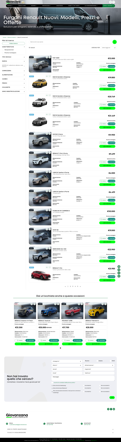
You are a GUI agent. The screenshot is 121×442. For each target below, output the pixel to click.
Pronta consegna (10, 52)
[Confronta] (110, 2)
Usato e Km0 (22, 5)
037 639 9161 (50, 424)
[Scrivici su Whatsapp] (118, 276)
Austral (47, 320)
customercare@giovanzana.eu (18, 424)
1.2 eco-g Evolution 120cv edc (62, 269)
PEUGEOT (65, 320)
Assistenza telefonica (54, 423)
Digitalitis (94, 440)
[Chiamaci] (118, 269)
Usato (97, 361)
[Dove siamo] (118, 273)
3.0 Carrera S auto (58, 212)
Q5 (57, 230)
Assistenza (59, 5)
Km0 (110, 361)
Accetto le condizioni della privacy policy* (64, 382)
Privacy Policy (54, 440)
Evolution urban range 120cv (94, 322)
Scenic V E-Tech (27, 320)
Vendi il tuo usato (73, 5)
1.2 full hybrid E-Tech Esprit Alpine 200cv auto (52, 322)
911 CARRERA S (65, 210)
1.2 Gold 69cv (57, 193)
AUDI (54, 230)
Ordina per (96, 47)
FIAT (54, 58)
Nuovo (9, 5)
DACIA (55, 77)
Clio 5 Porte (63, 153)
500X (57, 58)
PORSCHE (56, 210)
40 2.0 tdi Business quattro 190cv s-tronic (65, 231)
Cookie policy (63, 440)
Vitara (60, 134)
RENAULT (56, 153)
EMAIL (11, 423)
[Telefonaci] (103, 66)
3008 (70, 320)
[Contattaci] (107, 70)
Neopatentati (9, 49)
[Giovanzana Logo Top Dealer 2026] (15, 3)
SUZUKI (55, 134)
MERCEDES (56, 249)
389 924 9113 (87, 424)
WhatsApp (87, 423)
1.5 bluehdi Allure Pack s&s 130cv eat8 (73, 322)
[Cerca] (115, 42)
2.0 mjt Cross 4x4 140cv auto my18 (63, 59)
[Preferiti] (113, 2)
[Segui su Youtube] (114, 409)
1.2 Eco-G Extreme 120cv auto (62, 97)
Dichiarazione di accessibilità (76, 440)
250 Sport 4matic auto (60, 250)
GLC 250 (63, 249)
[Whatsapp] (111, 66)
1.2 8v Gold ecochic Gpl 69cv (61, 174)
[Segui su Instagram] (108, 409)
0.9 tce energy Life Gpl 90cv (61, 155)
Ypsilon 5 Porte (63, 172)
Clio (60, 268)
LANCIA (55, 172)
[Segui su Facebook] (111, 409)
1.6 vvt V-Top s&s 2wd (59, 136)
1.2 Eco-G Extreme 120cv (60, 78)
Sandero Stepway (63, 77)
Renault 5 (95, 320)
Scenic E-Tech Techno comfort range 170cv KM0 (29, 322)
